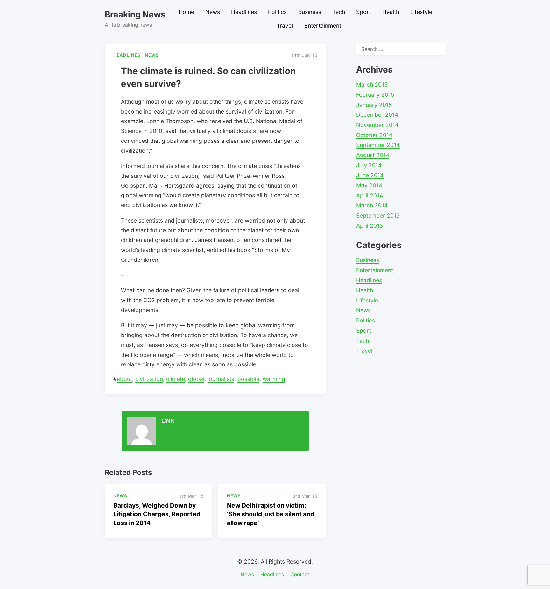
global (196, 379)
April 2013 (369, 225)
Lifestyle (421, 12)
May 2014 (369, 185)
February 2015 (375, 94)
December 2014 (377, 114)
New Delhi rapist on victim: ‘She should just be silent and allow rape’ (270, 514)
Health (390, 12)
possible (248, 379)
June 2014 (370, 175)
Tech (338, 12)
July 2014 (369, 165)
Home (186, 12)
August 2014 (372, 155)
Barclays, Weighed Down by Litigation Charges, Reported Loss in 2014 (156, 514)
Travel (285, 25)
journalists (221, 379)
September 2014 (378, 145)
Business (309, 12)
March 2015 (372, 84)
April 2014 (369, 195)
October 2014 (374, 135)
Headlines (244, 12)
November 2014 (377, 124)
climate (175, 379)
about (124, 379)
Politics (277, 12)
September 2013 (378, 215)
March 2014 (372, 205)
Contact (299, 575)
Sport (363, 12)
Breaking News (135, 14)
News (212, 12)
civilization (149, 379)
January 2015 (374, 104)
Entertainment (322, 25)
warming (274, 379)
